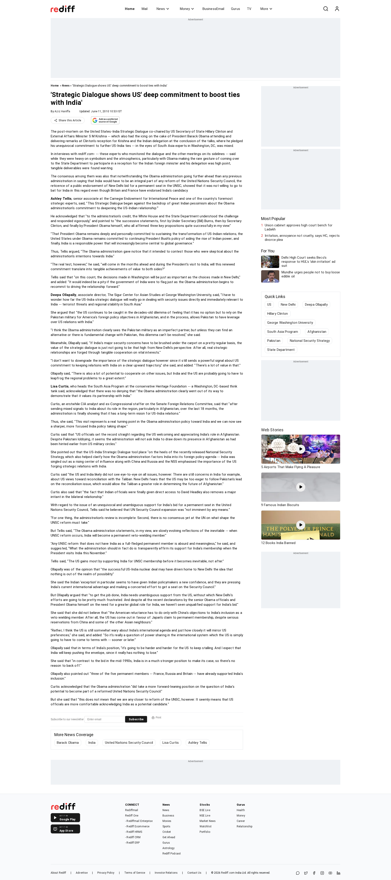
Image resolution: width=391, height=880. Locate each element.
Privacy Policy (105, 872)
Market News (208, 821)
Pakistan (273, 341)
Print (158, 717)
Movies (167, 821)
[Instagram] (322, 873)
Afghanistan (317, 332)
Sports (166, 826)
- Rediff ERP (132, 842)
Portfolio (205, 831)
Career (241, 821)
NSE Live (205, 815)
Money (185, 9)
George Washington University (290, 323)
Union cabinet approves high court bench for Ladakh (298, 227)
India (91, 743)
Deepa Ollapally (316, 305)
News (161, 9)
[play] (300, 449)
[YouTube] (330, 873)
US (269, 305)
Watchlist (206, 826)
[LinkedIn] (338, 873)
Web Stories (272, 429)
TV (249, 9)
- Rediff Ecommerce (137, 826)
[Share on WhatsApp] (298, 873)
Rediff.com (228, 872)
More (264, 9)
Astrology (168, 848)
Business (168, 815)
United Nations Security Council (129, 743)
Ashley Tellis (197, 743)
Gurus (235, 9)
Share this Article (70, 120)
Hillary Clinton (277, 314)
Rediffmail (131, 810)
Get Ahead (168, 837)
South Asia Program (282, 332)
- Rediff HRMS (133, 831)
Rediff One (131, 815)
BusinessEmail (213, 9)
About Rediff (58, 872)
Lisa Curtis (170, 743)
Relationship (244, 826)
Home (130, 9)
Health (241, 810)
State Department (281, 350)
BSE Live (205, 810)
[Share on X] (306, 873)
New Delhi (288, 305)
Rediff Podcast (171, 853)
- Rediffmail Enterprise (139, 821)
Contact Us (194, 872)
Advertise (82, 872)
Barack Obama (68, 743)
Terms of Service (134, 872)
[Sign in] (337, 8)
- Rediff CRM (133, 837)
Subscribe (136, 719)
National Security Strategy (310, 341)
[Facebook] (314, 873)
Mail (145, 9)
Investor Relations (166, 872)
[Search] (325, 8)
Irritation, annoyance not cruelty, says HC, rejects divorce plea (302, 238)
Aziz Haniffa (62, 111)
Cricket (166, 831)
